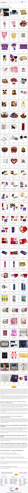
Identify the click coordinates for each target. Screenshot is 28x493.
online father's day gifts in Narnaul (16, 439)
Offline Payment (2, 485)
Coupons (1, 483)
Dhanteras (20, 485)
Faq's (1, 484)
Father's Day (11, 481)
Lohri (19, 483)
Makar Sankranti (21, 484)
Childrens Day (15, 483)
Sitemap (5, 483)
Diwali (20, 479)
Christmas (20, 481)
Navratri (24, 480)
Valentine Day (11, 479)
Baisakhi (24, 483)
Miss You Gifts (15, 481)
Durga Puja (24, 479)
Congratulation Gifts (16, 480)
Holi (23, 485)
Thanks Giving (15, 479)
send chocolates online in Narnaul (13, 404)
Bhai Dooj (20, 480)
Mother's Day (11, 480)
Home (1, 5)
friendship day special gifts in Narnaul (13, 446)
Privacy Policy (6, 481)
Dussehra (24, 481)
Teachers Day (11, 483)
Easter (24, 484)
